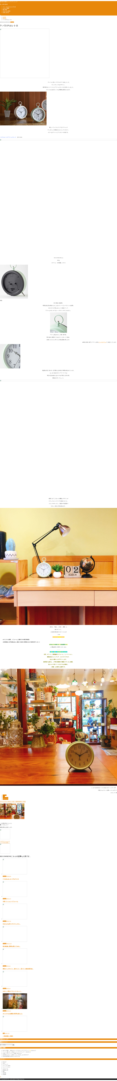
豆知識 (4, 1074)
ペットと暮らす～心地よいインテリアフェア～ (17, 1052)
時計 (18, 801)
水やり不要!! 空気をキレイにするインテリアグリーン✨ (19, 1050)
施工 (4, 1071)
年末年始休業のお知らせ (11, 1056)
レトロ (15, 801)
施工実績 (5, 9)
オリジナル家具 (6, 11)
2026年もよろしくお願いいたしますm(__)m (16, 1054)
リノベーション (6, 1067)
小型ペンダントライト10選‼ (12, 1053)
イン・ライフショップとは (9, 6)
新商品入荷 (5, 799)
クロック (11, 801)
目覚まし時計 (22, 801)
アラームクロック (4, 801)
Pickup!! (4, 795)
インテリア (5, 797)
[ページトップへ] (0, 1076)
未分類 (4, 1072)
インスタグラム (102, 342)
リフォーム (5, 1068)
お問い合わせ (6, 12)
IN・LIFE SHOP (4, 4)
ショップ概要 (6, 8)
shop (4, 796)
